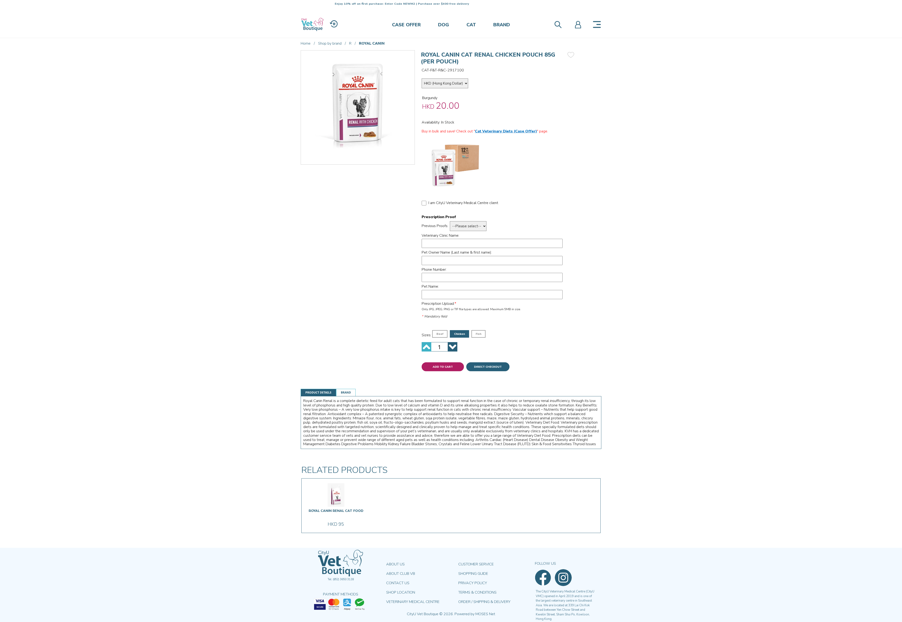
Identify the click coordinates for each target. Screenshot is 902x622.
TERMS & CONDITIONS (477, 592)
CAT (471, 25)
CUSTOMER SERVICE (476, 564)
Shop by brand (330, 43)
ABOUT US (395, 564)
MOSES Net (485, 614)
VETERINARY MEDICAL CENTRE (412, 601)
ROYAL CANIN (372, 43)
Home (306, 43)
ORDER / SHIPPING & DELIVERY (484, 601)
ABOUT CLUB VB (400, 573)
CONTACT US (397, 583)
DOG (443, 25)
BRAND (501, 25)
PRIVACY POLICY (472, 583)
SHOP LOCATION (400, 592)
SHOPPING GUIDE (473, 573)
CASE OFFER (406, 25)
